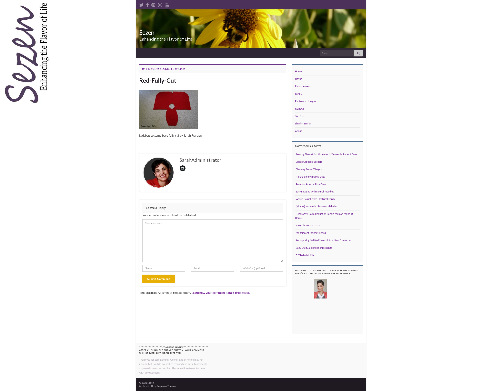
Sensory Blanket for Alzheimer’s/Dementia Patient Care (326, 154)
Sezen (146, 32)
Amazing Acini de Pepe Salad (311, 184)
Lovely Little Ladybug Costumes (165, 68)
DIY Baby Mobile (304, 255)
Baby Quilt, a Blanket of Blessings (313, 248)
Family (298, 94)
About (298, 131)
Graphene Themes (166, 386)
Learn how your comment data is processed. (220, 292)
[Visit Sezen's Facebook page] (147, 4)
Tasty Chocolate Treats (307, 225)
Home (298, 71)
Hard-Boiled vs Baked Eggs (310, 176)
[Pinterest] (153, 4)
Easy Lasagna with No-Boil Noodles (314, 191)
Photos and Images (305, 101)
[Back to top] (493, 382)
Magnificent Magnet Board (310, 233)
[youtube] (167, 4)
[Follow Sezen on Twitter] (141, 4)
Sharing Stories (303, 123)
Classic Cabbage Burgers (308, 162)
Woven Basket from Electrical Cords (315, 199)
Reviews (299, 108)
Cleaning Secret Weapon (308, 169)
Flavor (298, 79)
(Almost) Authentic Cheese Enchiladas (316, 206)
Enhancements (303, 86)
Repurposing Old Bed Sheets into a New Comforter (323, 240)
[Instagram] (160, 4)
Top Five (299, 116)
